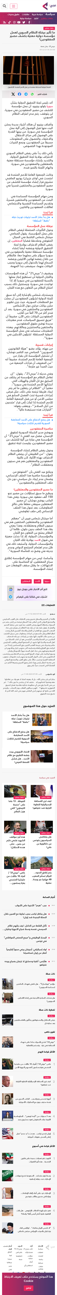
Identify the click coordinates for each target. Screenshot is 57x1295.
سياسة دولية (25, 18)
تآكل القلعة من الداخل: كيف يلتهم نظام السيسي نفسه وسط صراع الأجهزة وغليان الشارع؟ (26, 928)
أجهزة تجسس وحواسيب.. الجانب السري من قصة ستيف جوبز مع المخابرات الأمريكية (33, 1100)
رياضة (41, 1259)
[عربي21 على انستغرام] (14, 22)
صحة (20, 1259)
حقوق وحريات (13, 14)
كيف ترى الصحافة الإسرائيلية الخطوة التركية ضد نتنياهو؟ (42, 804)
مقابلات (25, 14)
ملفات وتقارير (47, 18)
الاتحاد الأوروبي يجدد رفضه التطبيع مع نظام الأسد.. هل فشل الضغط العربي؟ (18, 757)
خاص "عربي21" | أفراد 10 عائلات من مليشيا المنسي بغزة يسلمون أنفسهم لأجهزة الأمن (16, 878)
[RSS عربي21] (4, 22)
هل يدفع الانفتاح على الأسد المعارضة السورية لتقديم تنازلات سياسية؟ (30, 421)
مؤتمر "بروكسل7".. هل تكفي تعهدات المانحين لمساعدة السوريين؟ (35, 985)
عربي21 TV (18, 1249)
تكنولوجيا (19, 1256)
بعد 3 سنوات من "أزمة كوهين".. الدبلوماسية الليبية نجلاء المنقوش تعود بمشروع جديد (32, 1118)
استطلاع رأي (28, 1265)
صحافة (40, 1263)
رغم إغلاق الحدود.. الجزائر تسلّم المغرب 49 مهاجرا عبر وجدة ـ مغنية (41, 878)
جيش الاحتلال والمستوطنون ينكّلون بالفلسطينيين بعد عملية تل (34, 1021)
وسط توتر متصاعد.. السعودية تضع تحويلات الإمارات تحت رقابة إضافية (33, 1177)
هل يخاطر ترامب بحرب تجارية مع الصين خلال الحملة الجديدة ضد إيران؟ (25, 916)
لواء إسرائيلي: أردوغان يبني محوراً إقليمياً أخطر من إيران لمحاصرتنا (26, 951)
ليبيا (10, 1255)
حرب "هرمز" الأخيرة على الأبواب (31, 905)
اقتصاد (40, 1256)
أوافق (28, 1288)
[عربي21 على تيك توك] (9, 22)
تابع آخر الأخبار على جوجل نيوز (32, 589)
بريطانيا (9, 1262)
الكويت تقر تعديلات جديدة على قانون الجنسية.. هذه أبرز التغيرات (36, 1160)
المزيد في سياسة (47, 777)
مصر (10, 1266)
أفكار (31, 1262)
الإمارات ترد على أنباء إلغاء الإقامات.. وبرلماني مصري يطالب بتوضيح (35, 1195)
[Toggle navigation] (13, 6)
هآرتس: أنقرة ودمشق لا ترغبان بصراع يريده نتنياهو (26, 963)
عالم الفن (19, 1252)
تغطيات (40, 1252)
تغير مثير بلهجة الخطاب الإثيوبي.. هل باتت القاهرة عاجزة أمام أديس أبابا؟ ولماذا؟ (34, 1212)
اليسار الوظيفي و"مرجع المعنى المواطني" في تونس (25, 939)
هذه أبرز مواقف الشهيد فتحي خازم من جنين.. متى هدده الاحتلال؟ (16, 842)
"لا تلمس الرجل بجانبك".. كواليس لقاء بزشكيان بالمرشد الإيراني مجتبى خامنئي (34, 1229)
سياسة (50, 14)
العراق (10, 1252)
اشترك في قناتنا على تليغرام (31, 597)
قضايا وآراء (29, 1252)
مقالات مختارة (30, 1257)
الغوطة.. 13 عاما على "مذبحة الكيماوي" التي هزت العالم (17, 806)
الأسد (37, 540)
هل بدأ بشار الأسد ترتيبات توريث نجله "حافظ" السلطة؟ (31, 218)
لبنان (10, 1269)
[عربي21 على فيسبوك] (29, 22)
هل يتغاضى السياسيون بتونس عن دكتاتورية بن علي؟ (42, 842)
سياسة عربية (37, 14)
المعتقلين (17, 241)
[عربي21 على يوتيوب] (18, 22)
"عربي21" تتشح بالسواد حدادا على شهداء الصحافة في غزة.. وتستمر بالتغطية (37, 1043)
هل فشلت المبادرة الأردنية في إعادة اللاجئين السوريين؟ (36, 999)
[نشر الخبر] (13, 94)
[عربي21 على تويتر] (23, 22)
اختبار (36, 18)
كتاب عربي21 (28, 1249)
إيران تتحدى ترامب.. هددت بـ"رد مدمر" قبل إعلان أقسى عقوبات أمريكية (33, 1135)
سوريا (50, 106)
